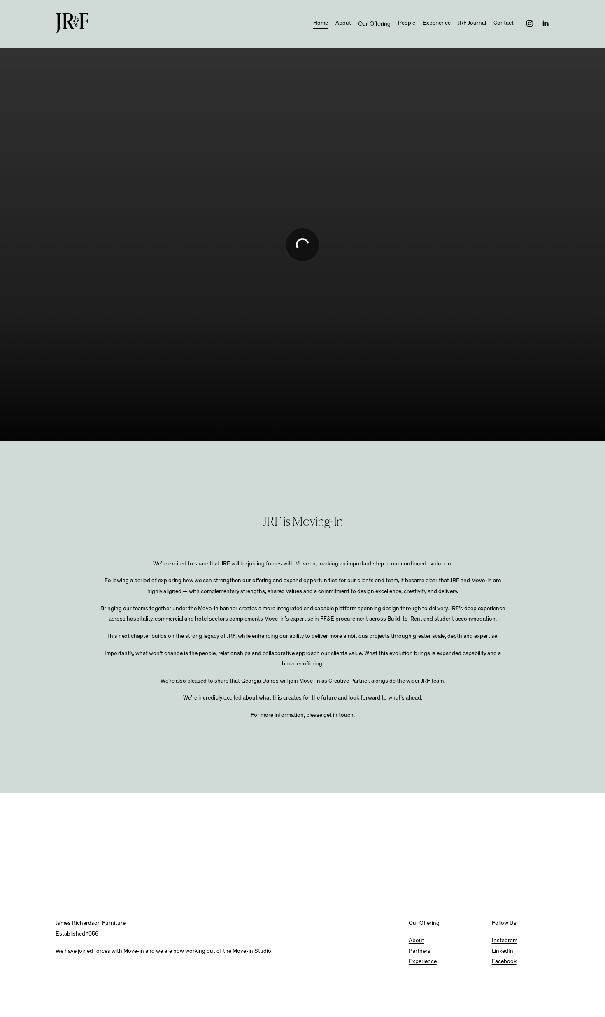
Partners (419, 951)
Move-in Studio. (252, 951)
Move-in (305, 564)
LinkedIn (502, 951)
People (406, 23)
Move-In (309, 681)
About (343, 23)
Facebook (504, 962)
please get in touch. (330, 715)
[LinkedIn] (545, 23)
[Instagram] (530, 23)
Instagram (504, 941)
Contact (503, 23)
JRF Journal (472, 23)
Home (320, 23)
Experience (437, 23)
